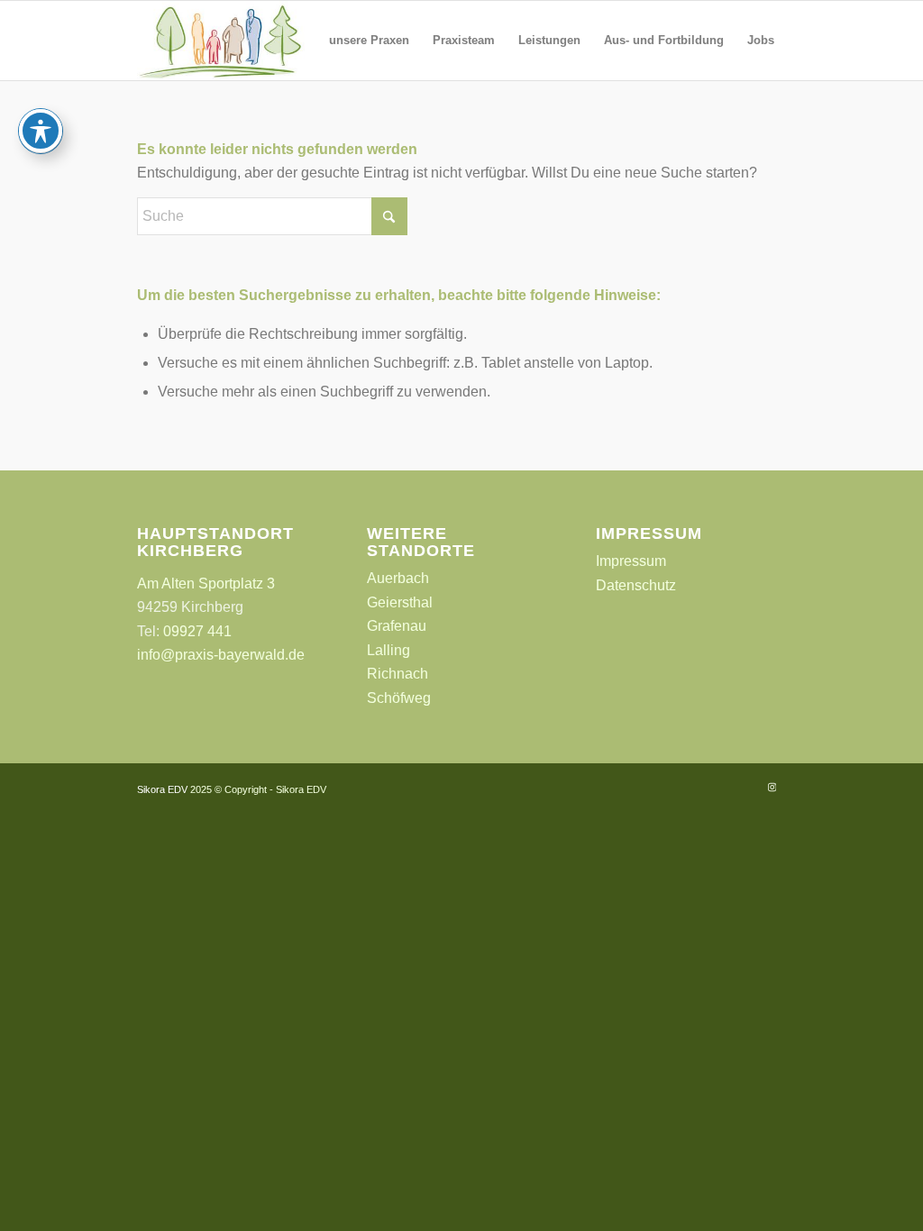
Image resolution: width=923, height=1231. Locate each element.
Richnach (397, 673)
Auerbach (398, 578)
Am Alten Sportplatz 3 (206, 583)
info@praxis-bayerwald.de (221, 654)
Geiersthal (400, 602)
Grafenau (396, 626)
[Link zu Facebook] (745, 786)
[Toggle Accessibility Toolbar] (40, 130)
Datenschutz (636, 585)
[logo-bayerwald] (220, 40)
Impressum (631, 561)
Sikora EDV (162, 789)
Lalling (388, 650)
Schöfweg (399, 698)
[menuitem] (369, 40)
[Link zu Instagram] (772, 786)
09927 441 (197, 631)
